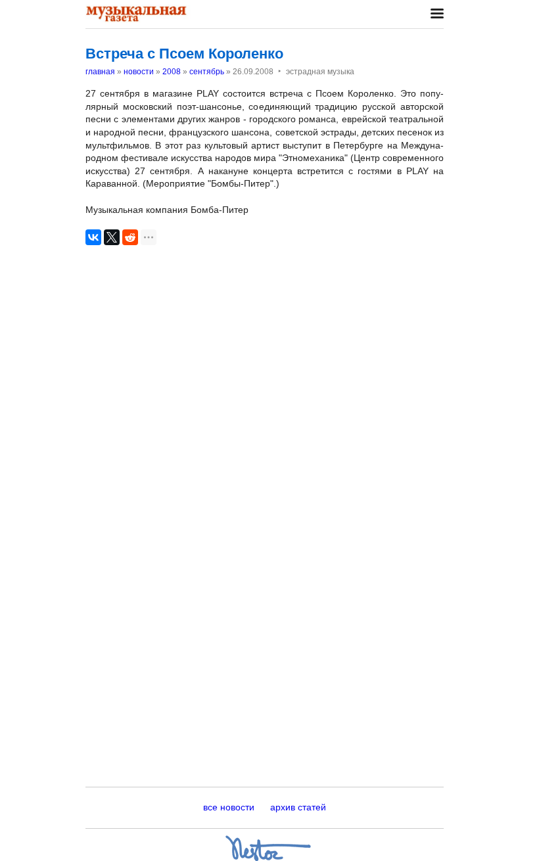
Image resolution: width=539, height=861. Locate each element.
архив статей (298, 807)
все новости (228, 807)
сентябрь (206, 71)
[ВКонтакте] (93, 237)
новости (139, 71)
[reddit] (130, 237)
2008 (171, 71)
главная (100, 71)
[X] (112, 237)
